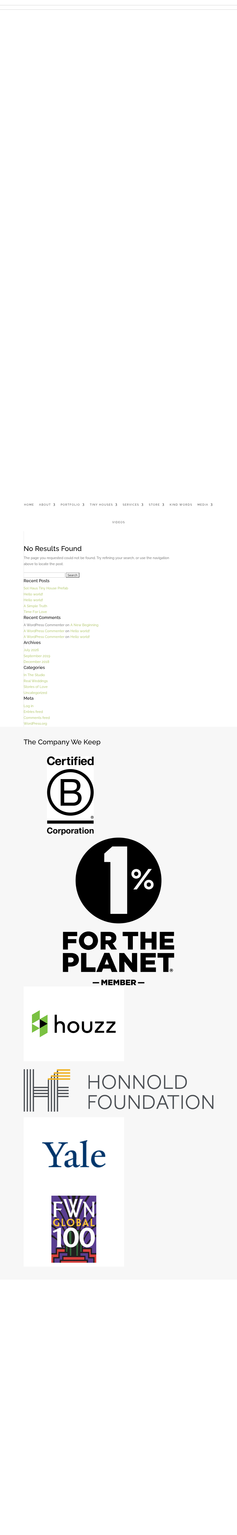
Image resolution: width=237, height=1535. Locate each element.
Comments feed (37, 718)
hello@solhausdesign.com (43, 1332)
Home (29, 504)
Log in (29, 706)
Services (131, 504)
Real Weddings (36, 681)
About (45, 504)
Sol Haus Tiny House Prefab (46, 588)
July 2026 (31, 650)
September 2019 (37, 656)
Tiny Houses (101, 504)
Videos (118, 522)
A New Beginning (84, 625)
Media (202, 504)
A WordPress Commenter (44, 631)
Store (154, 504)
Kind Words (181, 504)
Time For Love (35, 612)
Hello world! (33, 594)
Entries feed (33, 712)
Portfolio (70, 504)
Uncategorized (35, 693)
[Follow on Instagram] (52, 1339)
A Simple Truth (35, 606)
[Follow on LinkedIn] (43, 1339)
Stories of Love (36, 687)
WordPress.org (35, 723)
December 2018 (36, 662)
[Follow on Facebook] (34, 1339)
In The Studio (34, 675)
